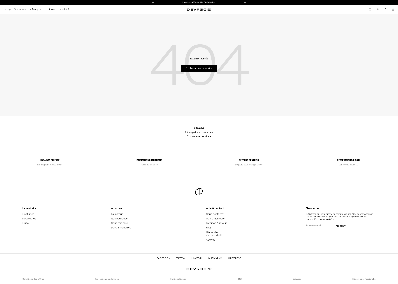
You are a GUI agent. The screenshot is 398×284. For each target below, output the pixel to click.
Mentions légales (178, 279)
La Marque (35, 9)
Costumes (20, 9)
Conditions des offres (33, 279)
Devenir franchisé (121, 228)
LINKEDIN (197, 258)
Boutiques (50, 9)
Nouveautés (29, 219)
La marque (117, 214)
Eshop (7, 9)
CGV (240, 279)
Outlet (26, 223)
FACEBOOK (163, 258)
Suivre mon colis (215, 219)
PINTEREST (234, 258)
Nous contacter (215, 214)
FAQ (208, 228)
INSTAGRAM (215, 258)
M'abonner (341, 226)
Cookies (210, 240)
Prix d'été (64, 9)
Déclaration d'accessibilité (214, 234)
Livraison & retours (216, 223)
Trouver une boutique (199, 136)
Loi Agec (297, 279)
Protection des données (107, 279)
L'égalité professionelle (364, 279)
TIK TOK (180, 258)
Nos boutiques (119, 219)
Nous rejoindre (119, 223)
